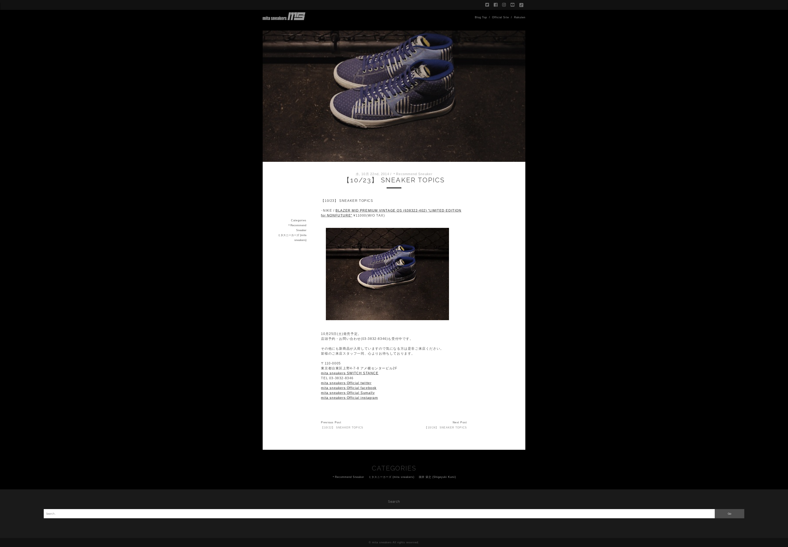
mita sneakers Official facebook (349, 388)
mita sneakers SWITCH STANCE (349, 373)
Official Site (500, 17)
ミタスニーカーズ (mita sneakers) (292, 238)
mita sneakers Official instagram (349, 398)
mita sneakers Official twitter (346, 383)
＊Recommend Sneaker (412, 174)
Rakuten (519, 17)
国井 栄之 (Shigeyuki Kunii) (437, 476)
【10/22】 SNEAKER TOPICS (342, 427)
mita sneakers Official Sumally (348, 393)
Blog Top (481, 17)
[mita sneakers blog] (284, 18)
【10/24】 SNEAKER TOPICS (446, 427)
